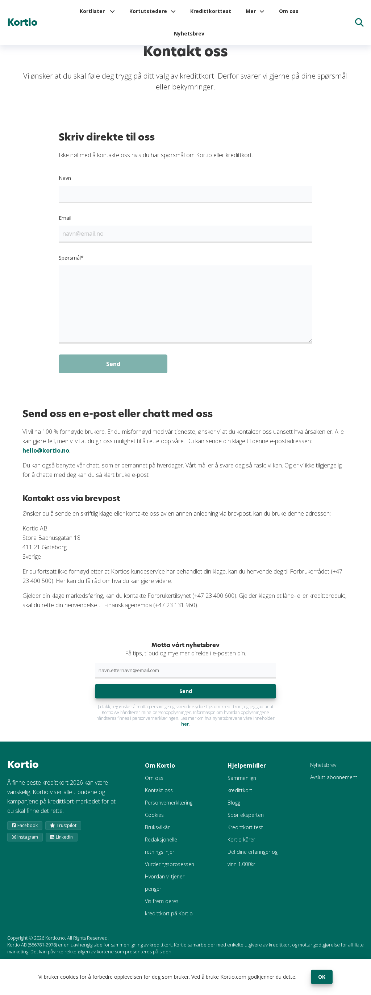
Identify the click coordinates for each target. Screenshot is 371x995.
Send (185, 691)
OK (321, 976)
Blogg (234, 802)
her (185, 724)
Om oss (289, 11)
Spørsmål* (71, 257)
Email (65, 217)
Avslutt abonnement (333, 777)
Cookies (154, 814)
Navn (65, 178)
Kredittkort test (245, 827)
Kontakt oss (159, 790)
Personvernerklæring (168, 802)
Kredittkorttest (210, 11)
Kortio (22, 22)
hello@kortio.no (45, 450)
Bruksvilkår (157, 827)
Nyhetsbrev (189, 33)
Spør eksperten (246, 814)
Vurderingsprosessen (169, 864)
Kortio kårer (241, 839)
